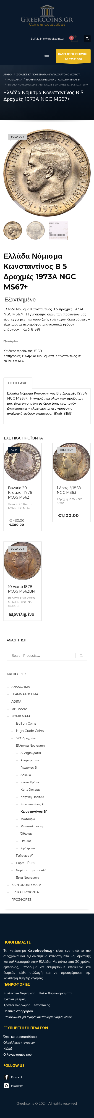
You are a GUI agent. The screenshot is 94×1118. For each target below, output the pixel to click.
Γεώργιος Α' (24, 855)
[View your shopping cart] (74, 38)
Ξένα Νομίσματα (27, 877)
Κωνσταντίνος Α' (32, 804)
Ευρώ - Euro (25, 863)
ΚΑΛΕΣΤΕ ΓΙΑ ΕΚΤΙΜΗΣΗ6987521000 (73, 56)
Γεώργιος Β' (29, 767)
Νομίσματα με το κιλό (31, 870)
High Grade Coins (30, 731)
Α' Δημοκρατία (31, 753)
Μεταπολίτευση (32, 826)
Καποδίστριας (30, 789)
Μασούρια (28, 819)
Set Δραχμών (26, 738)
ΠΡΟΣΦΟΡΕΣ (21, 899)
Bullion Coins (26, 723)
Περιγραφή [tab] (18, 383)
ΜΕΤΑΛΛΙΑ (19, 709)
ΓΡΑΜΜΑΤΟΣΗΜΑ (24, 694)
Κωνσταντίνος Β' (68, 356)
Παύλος (26, 841)
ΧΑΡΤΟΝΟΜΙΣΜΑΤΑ (26, 885)
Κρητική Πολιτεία (32, 797)
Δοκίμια (26, 775)
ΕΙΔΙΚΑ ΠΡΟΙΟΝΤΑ (25, 892)
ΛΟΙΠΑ (16, 701)
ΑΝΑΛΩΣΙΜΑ (20, 687)
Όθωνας (26, 833)
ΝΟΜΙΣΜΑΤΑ (13, 361)
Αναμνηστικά (30, 760)
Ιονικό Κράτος (30, 782)
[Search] (81, 655)
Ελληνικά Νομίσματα (38, 356)
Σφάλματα (28, 848)
